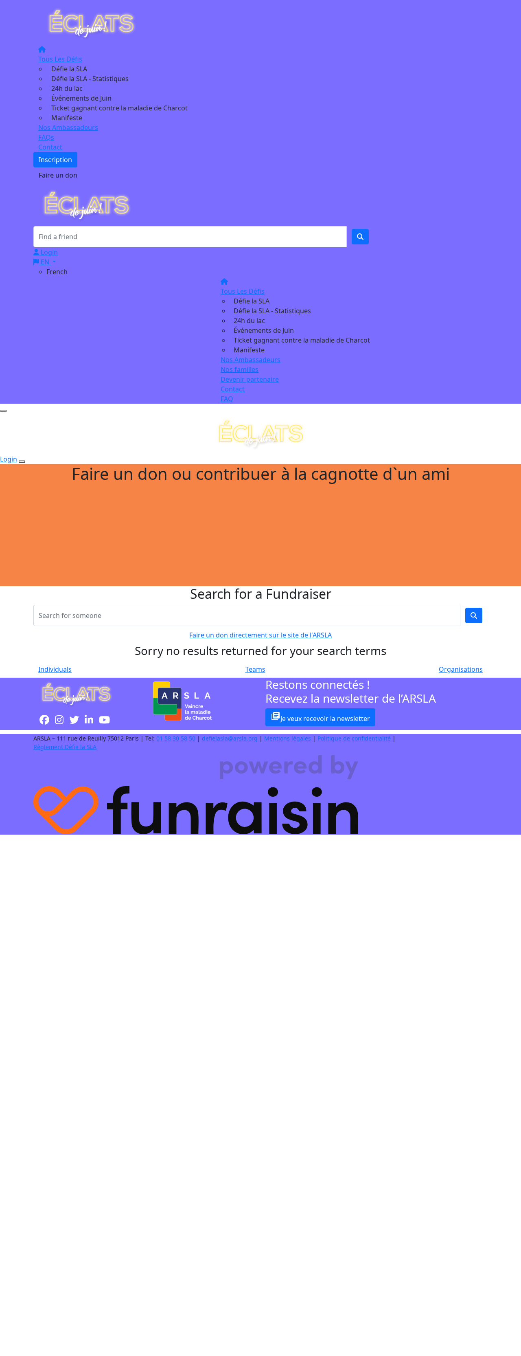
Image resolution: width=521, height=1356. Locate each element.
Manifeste (66, 117)
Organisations (461, 669)
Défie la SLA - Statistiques (90, 78)
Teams (255, 669)
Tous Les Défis (60, 59)
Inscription (55, 159)
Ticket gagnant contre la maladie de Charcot (119, 107)
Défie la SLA (69, 68)
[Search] (360, 236)
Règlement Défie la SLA (64, 747)
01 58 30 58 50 (175, 738)
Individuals (55, 669)
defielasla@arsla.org (230, 738)
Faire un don (58, 175)
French (57, 271)
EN (45, 261)
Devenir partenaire (250, 379)
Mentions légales (287, 738)
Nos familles (239, 369)
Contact (50, 147)
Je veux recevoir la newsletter (320, 717)
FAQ (227, 398)
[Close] (22, 461)
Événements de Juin (81, 98)
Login (48, 252)
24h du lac (67, 88)
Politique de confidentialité (354, 738)
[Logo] (91, 23)
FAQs (46, 137)
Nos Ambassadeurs (68, 127)
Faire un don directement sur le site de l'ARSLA (260, 635)
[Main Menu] (3, 411)
